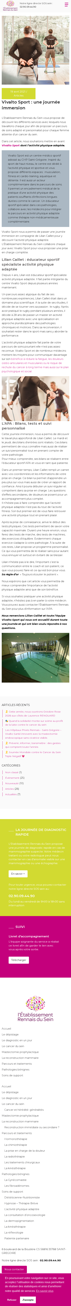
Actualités (11, 794)
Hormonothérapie (15, 1139)
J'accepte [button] (28, 1299)
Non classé (11, 772)
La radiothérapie (14, 1156)
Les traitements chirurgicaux (22, 1162)
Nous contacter (14, 1269)
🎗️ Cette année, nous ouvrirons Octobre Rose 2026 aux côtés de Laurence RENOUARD (33, 713)
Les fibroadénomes (16, 1185)
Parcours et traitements (17, 1063)
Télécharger (18, 960)
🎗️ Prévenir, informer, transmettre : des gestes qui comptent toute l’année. (32, 745)
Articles (9, 788)
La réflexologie (13, 1232)
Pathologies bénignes (15, 1069)
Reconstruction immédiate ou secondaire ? (31, 1127)
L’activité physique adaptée (21, 1209)
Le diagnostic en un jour (17, 1040)
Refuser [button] (11, 1299)
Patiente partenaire (16, 1238)
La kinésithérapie (15, 1168)
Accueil (6, 1028)
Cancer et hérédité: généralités (24, 1109)
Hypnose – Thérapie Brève (21, 1203)
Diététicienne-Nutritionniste (22, 1197)
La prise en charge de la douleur (24, 1150)
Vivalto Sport (11, 145)
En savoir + (18, 873)
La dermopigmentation (19, 1220)
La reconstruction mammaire (20, 1057)
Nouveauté (12, 783)
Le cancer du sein (13, 1046)
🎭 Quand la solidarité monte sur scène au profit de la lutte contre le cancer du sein (34, 722)
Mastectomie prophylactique (20, 1052)
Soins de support (12, 1075)
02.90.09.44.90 (28, 6)
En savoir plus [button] (44, 1290)
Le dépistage (10, 1034)
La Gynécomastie (15, 1180)
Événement (12, 777)
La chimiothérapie (15, 1144)
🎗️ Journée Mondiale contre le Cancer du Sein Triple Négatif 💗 (33, 754)
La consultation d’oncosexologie (24, 1215)
